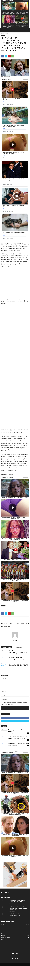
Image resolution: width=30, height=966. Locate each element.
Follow (26, 720)
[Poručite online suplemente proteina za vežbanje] (15, 874)
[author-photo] (15, 638)
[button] (2, 30)
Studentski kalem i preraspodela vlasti (18, 743)
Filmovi (6, 605)
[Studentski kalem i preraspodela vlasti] (4, 745)
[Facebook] (2, 56)
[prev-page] (2, 671)
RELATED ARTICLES (6, 647)
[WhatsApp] (12, 56)
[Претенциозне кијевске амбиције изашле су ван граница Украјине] (4, 739)
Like (27, 717)
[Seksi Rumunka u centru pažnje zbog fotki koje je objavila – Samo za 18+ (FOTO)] (4, 652)
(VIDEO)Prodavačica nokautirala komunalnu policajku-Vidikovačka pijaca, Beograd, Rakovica (18, 908)
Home (2, 33)
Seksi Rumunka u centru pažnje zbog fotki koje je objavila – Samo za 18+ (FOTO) (18, 652)
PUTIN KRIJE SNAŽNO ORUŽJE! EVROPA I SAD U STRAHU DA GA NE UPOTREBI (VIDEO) (7, 624)
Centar (4, 52)
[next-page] (4, 671)
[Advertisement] (15, 284)
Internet (6, 33)
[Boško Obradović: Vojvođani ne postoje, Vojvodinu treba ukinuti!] (4, 915)
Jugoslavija (12, 605)
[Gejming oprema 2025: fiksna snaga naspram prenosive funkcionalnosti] (4, 665)
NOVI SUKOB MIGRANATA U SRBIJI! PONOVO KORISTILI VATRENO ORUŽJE (22, 623)
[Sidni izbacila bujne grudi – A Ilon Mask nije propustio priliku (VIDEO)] (4, 659)
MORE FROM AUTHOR (17, 647)
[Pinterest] (9, 56)
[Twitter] (6, 56)
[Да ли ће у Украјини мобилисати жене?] (4, 732)
